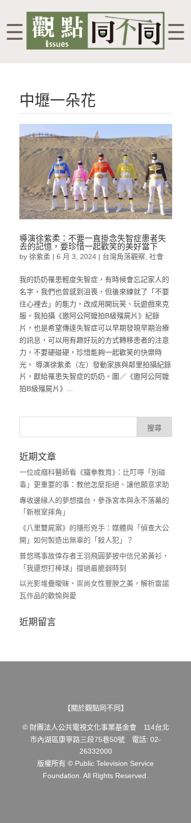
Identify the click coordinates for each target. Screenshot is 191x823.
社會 (156, 256)
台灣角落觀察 (123, 256)
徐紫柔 (39, 256)
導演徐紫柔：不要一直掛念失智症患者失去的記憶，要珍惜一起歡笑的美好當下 (92, 242)
